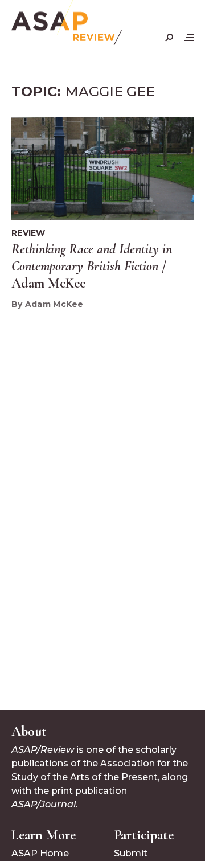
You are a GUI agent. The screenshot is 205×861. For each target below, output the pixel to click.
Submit (130, 853)
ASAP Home (40, 853)
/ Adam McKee (91, 266)
